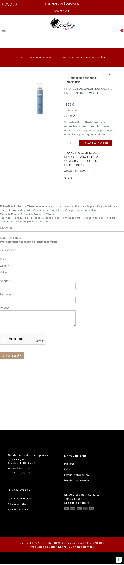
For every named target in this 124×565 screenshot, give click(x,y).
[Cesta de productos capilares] (120, 31)
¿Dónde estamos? (81, 546)
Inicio (19, 57)
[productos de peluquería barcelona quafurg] (9, 4)
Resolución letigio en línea (77, 475)
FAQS (67, 469)
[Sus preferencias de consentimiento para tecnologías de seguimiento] (119, 560)
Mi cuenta (69, 463)
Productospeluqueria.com (48, 546)
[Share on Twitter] (82, 178)
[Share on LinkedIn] (94, 178)
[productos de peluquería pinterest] (20, 478)
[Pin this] (88, 178)
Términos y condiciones (19, 498)
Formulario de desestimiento (78, 480)
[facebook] (4, 4)
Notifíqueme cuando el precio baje (81, 79)
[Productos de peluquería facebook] (9, 478)
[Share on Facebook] (76, 178)
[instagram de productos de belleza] (14, 478)
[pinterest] (20, 4)
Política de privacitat (18, 509)
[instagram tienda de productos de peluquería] (15, 4)
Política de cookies (17, 504)
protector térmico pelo (41, 57)
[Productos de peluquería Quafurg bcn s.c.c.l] (62, 31)
